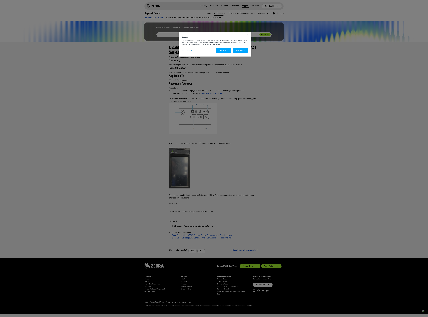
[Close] (247, 34)
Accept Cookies (240, 50)
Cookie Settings (187, 50)
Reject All (223, 50)
